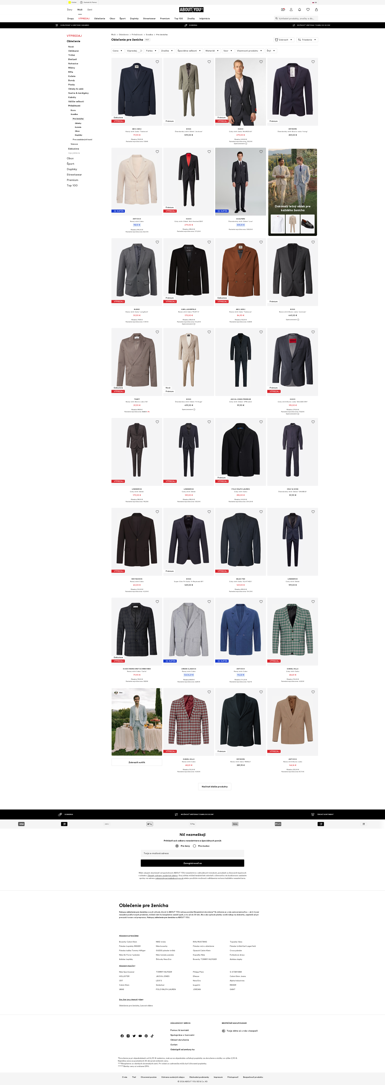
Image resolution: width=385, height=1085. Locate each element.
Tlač (134, 1077)
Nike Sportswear (126, 972)
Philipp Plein (198, 972)
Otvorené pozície (149, 1077)
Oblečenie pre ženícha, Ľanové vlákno (136, 1005)
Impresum (218, 1077)
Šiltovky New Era (163, 959)
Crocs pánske (236, 950)
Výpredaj (132, 51)
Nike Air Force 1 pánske (129, 955)
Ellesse (196, 976)
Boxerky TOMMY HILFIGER (205, 959)
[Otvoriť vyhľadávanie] (276, 18)
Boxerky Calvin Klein (128, 942)
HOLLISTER (124, 976)
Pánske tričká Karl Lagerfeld (243, 946)
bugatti (196, 985)
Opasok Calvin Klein (202, 950)
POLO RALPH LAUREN (166, 989)
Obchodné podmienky (199, 1077)
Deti (90, 9)
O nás (124, 1077)
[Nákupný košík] (316, 9)
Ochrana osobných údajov (173, 1077)
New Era (197, 980)
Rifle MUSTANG (200, 942)
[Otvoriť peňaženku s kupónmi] (283, 9)
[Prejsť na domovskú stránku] (135, 1024)
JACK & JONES (162, 976)
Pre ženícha (162, 34)
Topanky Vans (236, 942)
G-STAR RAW (236, 972)
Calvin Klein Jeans (238, 976)
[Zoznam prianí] (308, 9)
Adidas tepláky (126, 959)
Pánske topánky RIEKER (130, 946)
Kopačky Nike (199, 955)
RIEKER (233, 985)
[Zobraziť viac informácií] (137, 143)
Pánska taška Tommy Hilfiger (132, 950)
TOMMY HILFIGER (164, 972)
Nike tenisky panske (165, 955)
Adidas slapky (236, 959)
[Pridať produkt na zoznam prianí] (157, 62)
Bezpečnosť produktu (253, 1077)
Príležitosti (137, 34)
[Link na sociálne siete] (122, 1036)
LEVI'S (159, 980)
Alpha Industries (237, 980)
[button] (283, 39)
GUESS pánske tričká (165, 950)
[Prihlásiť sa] (291, 9)
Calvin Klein (124, 985)
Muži (79, 9)
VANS (121, 989)
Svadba (149, 34)
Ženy (69, 9)
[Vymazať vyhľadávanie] (315, 18)
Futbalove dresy (237, 955)
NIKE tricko (161, 942)
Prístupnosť (233, 1077)
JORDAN (197, 989)
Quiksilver (160, 985)
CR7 (121, 980)
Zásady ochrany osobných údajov (163, 875)
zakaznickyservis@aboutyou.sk (169, 878)
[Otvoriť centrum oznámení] (299, 9)
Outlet (73, 2)
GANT (232, 989)
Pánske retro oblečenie (203, 946)
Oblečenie (124, 34)
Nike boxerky (162, 946)
